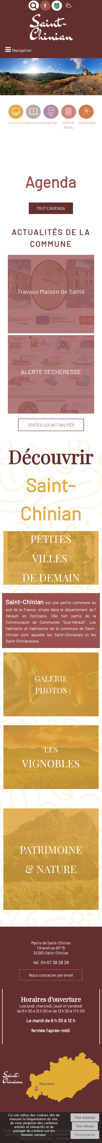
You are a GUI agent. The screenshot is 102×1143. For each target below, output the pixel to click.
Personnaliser (85, 1135)
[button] (34, 5)
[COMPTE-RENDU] (68, 112)
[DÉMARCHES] (15, 112)
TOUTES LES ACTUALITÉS (51, 424)
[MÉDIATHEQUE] (33, 112)
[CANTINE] (50, 112)
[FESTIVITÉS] (86, 112)
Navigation (21, 50)
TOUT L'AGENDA (51, 208)
